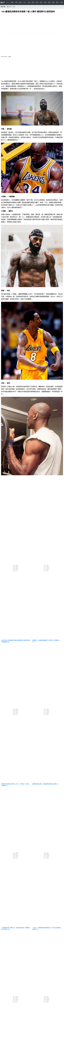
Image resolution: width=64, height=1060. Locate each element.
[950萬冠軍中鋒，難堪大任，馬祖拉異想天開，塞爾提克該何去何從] (16, 925)
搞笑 (61, 2)
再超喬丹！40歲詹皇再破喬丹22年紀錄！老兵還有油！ (46, 640)
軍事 (16, 2)
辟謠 (49, 2)
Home (7, 2)
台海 (29, 2)
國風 (53, 2)
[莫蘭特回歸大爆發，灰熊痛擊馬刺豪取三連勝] (47, 782)
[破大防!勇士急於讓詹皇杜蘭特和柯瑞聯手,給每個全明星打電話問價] (16, 638)
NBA (24, 2)
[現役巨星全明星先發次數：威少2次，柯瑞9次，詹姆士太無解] (16, 782)
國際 (12, 2)
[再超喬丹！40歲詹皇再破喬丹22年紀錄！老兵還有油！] (47, 638)
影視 (37, 2)
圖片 (57, 2)
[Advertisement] (32, 488)
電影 (41, 2)
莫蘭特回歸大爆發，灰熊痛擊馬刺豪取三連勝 (44, 784)
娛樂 (33, 2)
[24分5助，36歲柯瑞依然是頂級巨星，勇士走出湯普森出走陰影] (47, 925)
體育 (20, 2)
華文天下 (9, 6)
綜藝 (45, 2)
